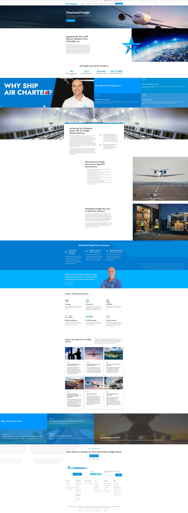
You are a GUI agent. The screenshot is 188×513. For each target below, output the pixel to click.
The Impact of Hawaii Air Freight (113, 365)
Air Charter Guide (92, 394)
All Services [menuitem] (68, 483)
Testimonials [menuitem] (96, 487)
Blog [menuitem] (105, 489)
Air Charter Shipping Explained (112, 394)
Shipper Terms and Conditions (96, 510)
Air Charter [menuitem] (68, 485)
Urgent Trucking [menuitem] (69, 489)
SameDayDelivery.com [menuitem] (117, 494)
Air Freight (109, 304)
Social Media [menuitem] (106, 487)
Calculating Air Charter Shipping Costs (94, 365)
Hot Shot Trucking (91, 320)
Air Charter (89, 304)
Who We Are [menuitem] (96, 485)
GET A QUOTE (94, 455)
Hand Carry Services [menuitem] (70, 487)
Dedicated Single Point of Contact (116, 251)
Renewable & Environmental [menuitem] (78, 495)
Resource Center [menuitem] (107, 483)
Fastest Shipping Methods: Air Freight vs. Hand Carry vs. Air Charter (74, 395)
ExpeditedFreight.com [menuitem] (117, 487)
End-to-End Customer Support (73, 252)
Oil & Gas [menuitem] (77, 492)
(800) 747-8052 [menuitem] (116, 483)
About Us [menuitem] (96, 483)
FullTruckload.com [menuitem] (116, 489)
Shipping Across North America (95, 251)
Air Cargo (68, 304)
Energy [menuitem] (77, 487)
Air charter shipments (73, 148)
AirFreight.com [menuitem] (116, 485)
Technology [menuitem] (78, 499)
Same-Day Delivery (111, 320)
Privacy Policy (81, 510)
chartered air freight (96, 213)
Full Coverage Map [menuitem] (88, 483)
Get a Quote (119, 3)
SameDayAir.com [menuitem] (116, 492)
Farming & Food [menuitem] (79, 489)
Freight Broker (105, 510)
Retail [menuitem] (77, 497)
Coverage (101, 3)
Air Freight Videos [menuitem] (107, 485)
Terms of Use (87, 510)
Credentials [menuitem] (96, 489)
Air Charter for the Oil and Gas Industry (74, 365)
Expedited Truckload (71, 320)
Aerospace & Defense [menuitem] (80, 483)
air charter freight (78, 45)
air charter (98, 367)
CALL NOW (69, 283)
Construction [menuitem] (78, 485)
